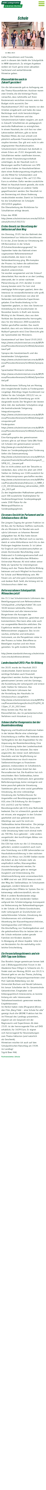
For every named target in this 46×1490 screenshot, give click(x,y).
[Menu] (41, 3)
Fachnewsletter (7, 1057)
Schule (17, 1057)
